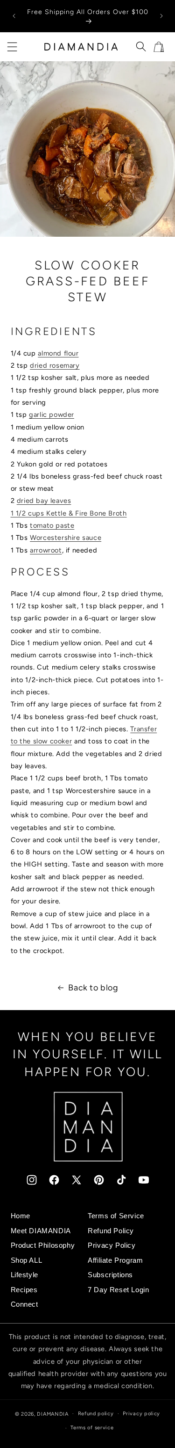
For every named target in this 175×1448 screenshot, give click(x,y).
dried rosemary (54, 365)
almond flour (58, 353)
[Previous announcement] (14, 16)
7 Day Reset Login (118, 1290)
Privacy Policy (111, 1245)
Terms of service (91, 1428)
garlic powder (51, 414)
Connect (24, 1304)
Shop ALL (26, 1260)
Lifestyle (24, 1275)
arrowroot (46, 550)
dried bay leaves (44, 500)
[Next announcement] (161, 16)
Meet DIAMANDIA (41, 1231)
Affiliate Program (115, 1260)
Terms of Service (116, 1216)
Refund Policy (111, 1231)
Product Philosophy (43, 1245)
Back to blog (93, 987)
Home (20, 1216)
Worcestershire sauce (65, 537)
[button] (12, 47)
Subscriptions (110, 1275)
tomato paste (52, 525)
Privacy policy (141, 1414)
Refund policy (96, 1414)
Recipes (24, 1290)
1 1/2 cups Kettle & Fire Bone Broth (69, 513)
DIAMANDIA (52, 1414)
